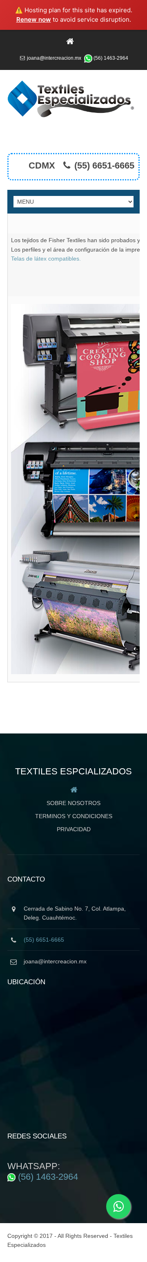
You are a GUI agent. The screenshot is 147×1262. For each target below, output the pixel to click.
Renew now (33, 19)
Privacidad (74, 829)
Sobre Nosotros (73, 803)
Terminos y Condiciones (73, 816)
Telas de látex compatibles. (46, 258)
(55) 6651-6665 (104, 165)
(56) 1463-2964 (111, 58)
